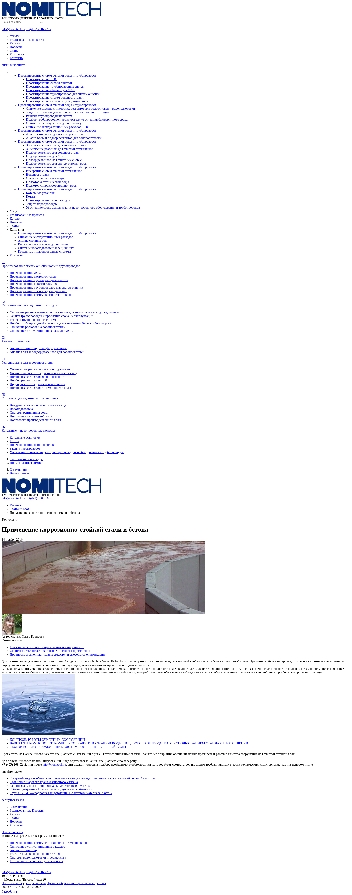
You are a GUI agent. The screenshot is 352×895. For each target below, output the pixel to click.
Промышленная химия (25, 462)
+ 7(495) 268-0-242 (38, 29)
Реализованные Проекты (27, 810)
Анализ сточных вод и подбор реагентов (54, 134)
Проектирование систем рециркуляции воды (57, 101)
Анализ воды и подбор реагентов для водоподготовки (64, 138)
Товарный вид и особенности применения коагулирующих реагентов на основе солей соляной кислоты (82, 778)
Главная (15, 505)
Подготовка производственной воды (51, 185)
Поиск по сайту (12, 832)
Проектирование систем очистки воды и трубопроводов (57, 75)
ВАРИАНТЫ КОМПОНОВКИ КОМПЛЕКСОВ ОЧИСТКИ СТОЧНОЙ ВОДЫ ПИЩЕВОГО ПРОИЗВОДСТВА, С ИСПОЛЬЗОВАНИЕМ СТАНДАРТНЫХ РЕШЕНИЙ (129, 743)
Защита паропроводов (41, 204)
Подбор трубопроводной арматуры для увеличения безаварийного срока (77, 119)
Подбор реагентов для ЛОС (45, 156)
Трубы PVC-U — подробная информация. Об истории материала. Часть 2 (61, 793)
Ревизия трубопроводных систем (49, 116)
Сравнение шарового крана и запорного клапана (44, 782)
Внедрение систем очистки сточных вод (54, 171)
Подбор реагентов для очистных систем (54, 160)
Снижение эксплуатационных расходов (45, 237)
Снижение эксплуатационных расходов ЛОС (57, 127)
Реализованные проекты (27, 39)
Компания (17, 54)
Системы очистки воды (26, 459)
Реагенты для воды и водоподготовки (44, 244)
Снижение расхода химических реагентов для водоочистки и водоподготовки (80, 108)
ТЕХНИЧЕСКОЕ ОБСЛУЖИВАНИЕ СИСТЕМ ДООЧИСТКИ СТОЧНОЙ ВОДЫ (68, 747)
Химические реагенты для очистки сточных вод (59, 149)
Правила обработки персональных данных (76, 883)
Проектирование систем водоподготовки (55, 97)
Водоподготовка (37, 174)
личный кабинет (13, 65)
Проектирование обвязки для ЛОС (50, 90)
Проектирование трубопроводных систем (55, 86)
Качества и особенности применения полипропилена (47, 647)
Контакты (16, 58)
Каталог (15, 43)
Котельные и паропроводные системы (44, 251)
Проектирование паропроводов (48, 200)
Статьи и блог (19, 509)
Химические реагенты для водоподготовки (56, 145)
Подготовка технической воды (47, 182)
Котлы (30, 196)
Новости (16, 47)
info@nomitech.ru (13, 29)
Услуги (15, 36)
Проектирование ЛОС (41, 79)
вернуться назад (13, 800)
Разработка (9, 891)
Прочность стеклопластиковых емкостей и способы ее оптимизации (57, 654)
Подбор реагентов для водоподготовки (53, 152)
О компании (18, 469)
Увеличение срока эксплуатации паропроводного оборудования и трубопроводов (83, 207)
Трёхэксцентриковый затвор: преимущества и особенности (51, 789)
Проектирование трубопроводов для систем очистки (63, 94)
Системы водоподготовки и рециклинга (46, 248)
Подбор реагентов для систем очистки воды (56, 163)
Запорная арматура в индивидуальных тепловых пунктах (50, 785)
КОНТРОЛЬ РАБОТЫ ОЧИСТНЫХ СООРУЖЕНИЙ (47, 739)
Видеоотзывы (19, 473)
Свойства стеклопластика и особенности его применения (50, 651)
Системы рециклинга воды (45, 178)
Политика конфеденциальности (24, 883)
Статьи (15, 50)
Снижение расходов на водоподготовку (53, 123)
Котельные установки (41, 193)
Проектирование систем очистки (49, 83)
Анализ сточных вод (32, 240)
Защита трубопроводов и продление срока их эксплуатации (68, 112)
